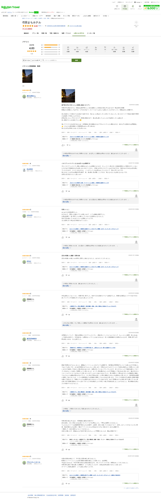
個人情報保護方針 (40, 495)
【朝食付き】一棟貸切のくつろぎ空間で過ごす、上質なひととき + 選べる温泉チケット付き (92, 347)
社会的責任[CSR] (52, 495)
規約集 (67, 495)
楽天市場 (147, 2)
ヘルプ (113, 2)
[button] (27, 76)
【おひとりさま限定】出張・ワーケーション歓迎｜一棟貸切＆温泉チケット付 (89, 136)
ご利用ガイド (120, 2)
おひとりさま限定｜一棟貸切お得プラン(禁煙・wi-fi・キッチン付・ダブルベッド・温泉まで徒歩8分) (95, 475)
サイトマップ (129, 2)
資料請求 (73, 495)
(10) (79, 33)
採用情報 (60, 495)
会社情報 (30, 495)
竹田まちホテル (31, 22)
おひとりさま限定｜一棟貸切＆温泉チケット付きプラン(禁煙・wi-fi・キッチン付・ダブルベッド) (94, 229)
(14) (54, 33)
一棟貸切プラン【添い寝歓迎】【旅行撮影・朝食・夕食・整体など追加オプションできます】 (93, 306)
